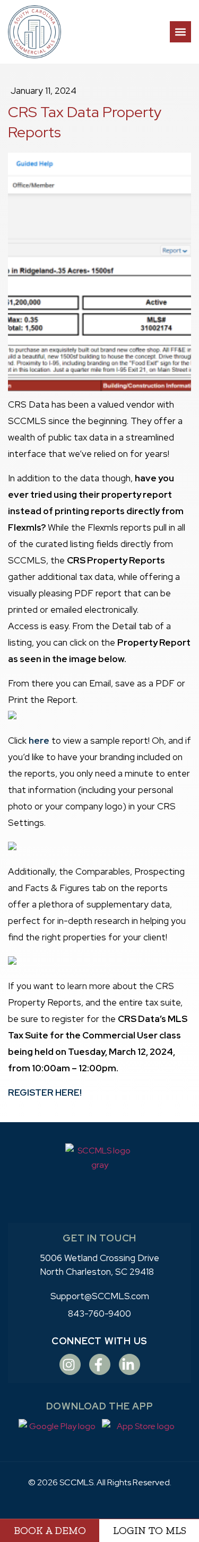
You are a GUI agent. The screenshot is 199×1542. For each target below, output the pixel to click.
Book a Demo (50, 1530)
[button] (180, 31)
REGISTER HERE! (45, 1092)
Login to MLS (149, 1530)
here (39, 740)
